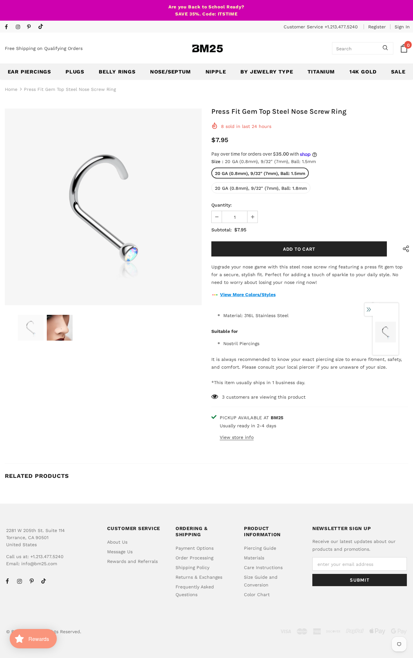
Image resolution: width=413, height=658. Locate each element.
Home (11, 89)
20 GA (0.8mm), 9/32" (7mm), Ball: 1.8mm (261, 188)
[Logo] (207, 48)
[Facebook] (9, 27)
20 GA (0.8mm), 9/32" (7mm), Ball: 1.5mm (260, 173)
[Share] (404, 248)
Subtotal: (221, 229)
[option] (103, 207)
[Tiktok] (42, 27)
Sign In (402, 26)
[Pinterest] (31, 27)
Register (377, 26)
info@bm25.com (39, 563)
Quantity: (221, 205)
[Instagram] (20, 27)
